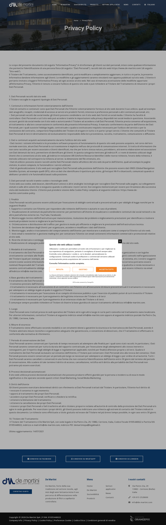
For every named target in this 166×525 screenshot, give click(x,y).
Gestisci (83, 269)
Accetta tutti (106, 269)
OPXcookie (76, 282)
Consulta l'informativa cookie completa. (66, 263)
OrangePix (90, 282)
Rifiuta (59, 269)
